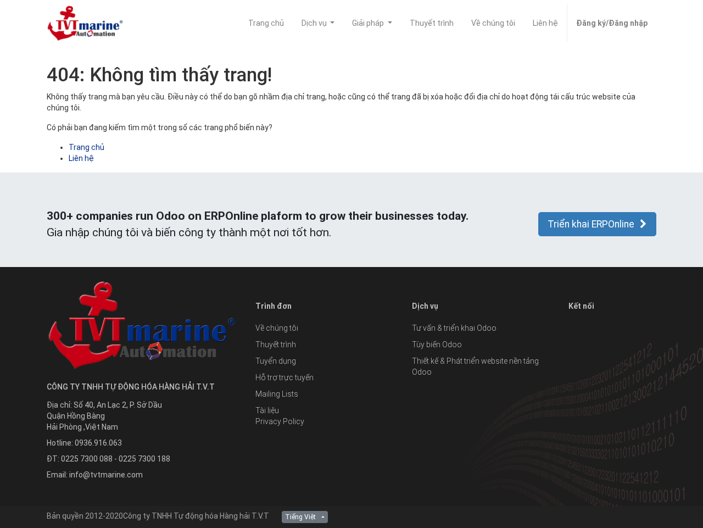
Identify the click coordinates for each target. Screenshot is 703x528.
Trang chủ (86, 147)
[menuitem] (266, 23)
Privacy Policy (279, 421)
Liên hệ (81, 158)
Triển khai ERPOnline (591, 224)
